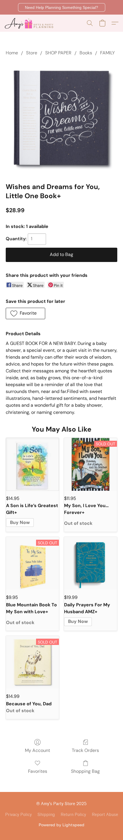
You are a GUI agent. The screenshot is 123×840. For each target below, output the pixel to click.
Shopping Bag (85, 771)
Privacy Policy (18, 814)
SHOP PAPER (58, 53)
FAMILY (107, 53)
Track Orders (85, 750)
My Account (37, 750)
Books (86, 53)
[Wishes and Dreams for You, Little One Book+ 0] (61, 118)
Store (31, 53)
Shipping (46, 814)
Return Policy (73, 814)
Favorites (37, 771)
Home (12, 53)
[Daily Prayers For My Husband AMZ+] (90, 563)
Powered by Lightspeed (61, 824)
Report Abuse (105, 814)
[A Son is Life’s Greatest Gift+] (32, 464)
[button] (61, 7)
